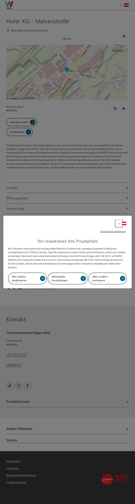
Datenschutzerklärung (113, 231)
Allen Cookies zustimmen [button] (100, 278)
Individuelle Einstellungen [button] (60, 278)
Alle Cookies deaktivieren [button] (19, 278)
